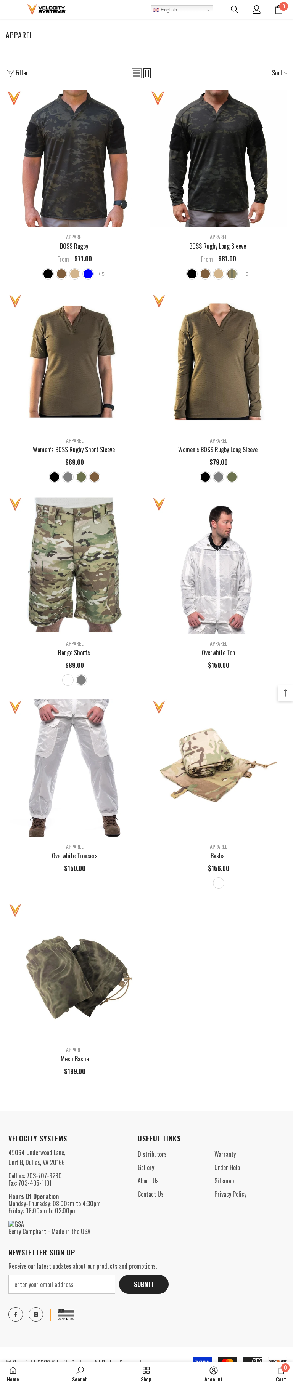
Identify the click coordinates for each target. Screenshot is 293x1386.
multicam (232, 274)
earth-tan (74, 274)
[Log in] (257, 9)
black (48, 274)
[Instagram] (36, 1314)
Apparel (75, 237)
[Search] (234, 9)
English (168, 10)
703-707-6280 (44, 1175)
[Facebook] (15, 1314)
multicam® (68, 680)
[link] (80, 1373)
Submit (144, 1284)
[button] (137, 73)
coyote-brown (61, 274)
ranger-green (81, 477)
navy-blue (88, 274)
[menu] (10, 9)
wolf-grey (68, 477)
